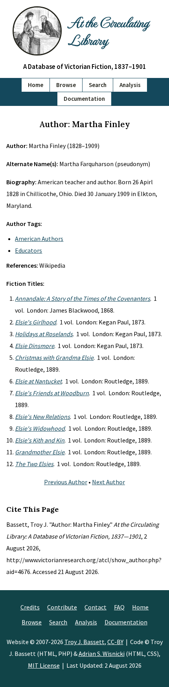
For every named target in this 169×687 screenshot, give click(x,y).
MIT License (44, 665)
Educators (28, 250)
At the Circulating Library (108, 31)
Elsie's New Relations (42, 416)
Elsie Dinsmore (34, 346)
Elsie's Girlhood (35, 322)
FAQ (119, 607)
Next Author (108, 482)
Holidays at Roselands (44, 334)
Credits (30, 607)
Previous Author (65, 482)
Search (98, 85)
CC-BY (115, 642)
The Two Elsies (34, 464)
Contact (95, 607)
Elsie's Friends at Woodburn (52, 393)
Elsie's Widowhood (40, 428)
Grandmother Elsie (39, 452)
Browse (66, 85)
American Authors (39, 239)
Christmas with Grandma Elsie (54, 357)
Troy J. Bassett (84, 642)
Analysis (130, 85)
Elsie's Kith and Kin (39, 440)
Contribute (62, 607)
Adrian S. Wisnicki (102, 653)
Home (35, 85)
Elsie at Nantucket (38, 381)
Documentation (84, 98)
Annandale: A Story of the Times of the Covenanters (82, 298)
